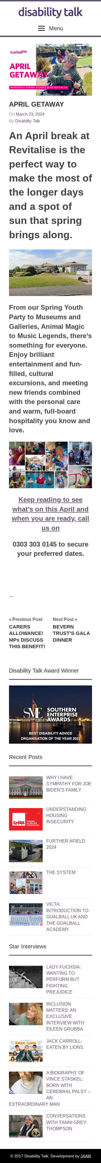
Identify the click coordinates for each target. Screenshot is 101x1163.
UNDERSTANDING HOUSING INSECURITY (66, 815)
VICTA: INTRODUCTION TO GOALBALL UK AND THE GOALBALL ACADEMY (67, 917)
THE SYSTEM (60, 872)
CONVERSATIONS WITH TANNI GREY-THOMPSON (67, 1122)
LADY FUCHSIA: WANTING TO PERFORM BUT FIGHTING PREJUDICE (63, 980)
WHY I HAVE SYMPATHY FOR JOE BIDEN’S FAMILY (68, 784)
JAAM (86, 1156)
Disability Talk (27, 120)
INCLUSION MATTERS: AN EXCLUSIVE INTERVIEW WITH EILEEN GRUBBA (65, 1017)
